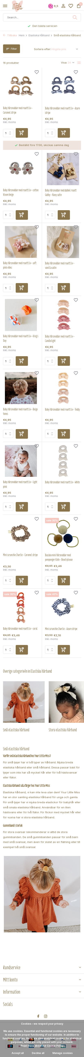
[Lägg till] (22, 133)
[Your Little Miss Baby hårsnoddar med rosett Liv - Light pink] (21, 461)
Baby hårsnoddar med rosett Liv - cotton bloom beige (21, 192)
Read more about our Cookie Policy (42, 1045)
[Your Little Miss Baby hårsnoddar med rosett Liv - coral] (21, 608)
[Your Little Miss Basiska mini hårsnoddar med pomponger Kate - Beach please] (63, 534)
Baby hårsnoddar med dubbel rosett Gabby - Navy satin (60, 192)
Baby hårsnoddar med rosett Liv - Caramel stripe (17, 110)
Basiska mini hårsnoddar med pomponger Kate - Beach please (59, 557)
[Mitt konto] (63, 6)
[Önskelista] (71, 6)
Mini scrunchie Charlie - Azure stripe (61, 629)
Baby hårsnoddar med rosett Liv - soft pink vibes (19, 265)
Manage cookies (62, 1053)
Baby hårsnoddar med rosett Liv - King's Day (20, 338)
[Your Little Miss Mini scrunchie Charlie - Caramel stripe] (21, 534)
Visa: (64, 62)
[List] (79, 63)
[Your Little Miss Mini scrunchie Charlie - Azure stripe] (63, 608)
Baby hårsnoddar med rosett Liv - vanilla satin (59, 265)
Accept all (18, 1053)
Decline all (38, 1053)
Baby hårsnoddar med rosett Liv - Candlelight (59, 338)
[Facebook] (38, 1016)
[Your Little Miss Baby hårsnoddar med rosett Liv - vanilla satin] (63, 242)
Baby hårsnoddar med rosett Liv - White (62, 482)
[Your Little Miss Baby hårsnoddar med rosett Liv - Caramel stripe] (21, 87)
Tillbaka (12, 35)
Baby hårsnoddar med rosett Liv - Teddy (62, 409)
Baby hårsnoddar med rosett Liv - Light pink (20, 484)
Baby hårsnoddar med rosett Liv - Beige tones (20, 411)
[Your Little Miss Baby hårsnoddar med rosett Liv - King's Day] (21, 315)
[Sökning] (75, 17)
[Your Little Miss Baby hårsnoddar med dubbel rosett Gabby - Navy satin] (63, 169)
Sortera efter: (42, 49)
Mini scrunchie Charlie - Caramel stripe (20, 555)
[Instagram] (45, 1016)
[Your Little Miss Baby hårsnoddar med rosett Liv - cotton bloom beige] (21, 169)
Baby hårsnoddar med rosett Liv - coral (20, 628)
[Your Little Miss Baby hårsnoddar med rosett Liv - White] (63, 461)
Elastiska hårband (39, 35)
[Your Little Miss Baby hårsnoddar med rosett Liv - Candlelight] (63, 315)
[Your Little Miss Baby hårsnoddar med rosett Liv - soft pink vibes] (21, 242)
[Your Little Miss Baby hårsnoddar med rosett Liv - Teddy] (63, 388)
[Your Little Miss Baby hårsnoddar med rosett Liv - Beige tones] (21, 388)
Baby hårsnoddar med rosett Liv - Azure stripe (62, 110)
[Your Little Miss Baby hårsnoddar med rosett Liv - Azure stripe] (63, 87)
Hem (21, 35)
